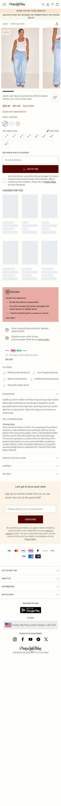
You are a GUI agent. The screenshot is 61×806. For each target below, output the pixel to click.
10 (36, 137)
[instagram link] (15, 639)
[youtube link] (30, 639)
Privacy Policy (50, 182)
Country (30, 618)
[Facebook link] (23, 639)
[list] (30, 10)
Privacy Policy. (30, 539)
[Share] (57, 24)
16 (6, 144)
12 (43, 137)
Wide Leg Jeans (17, 24)
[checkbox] (4, 180)
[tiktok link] (38, 639)
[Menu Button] (4, 4)
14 (51, 137)
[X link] (46, 639)
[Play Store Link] (30, 610)
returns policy (44, 339)
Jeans (5, 24)
